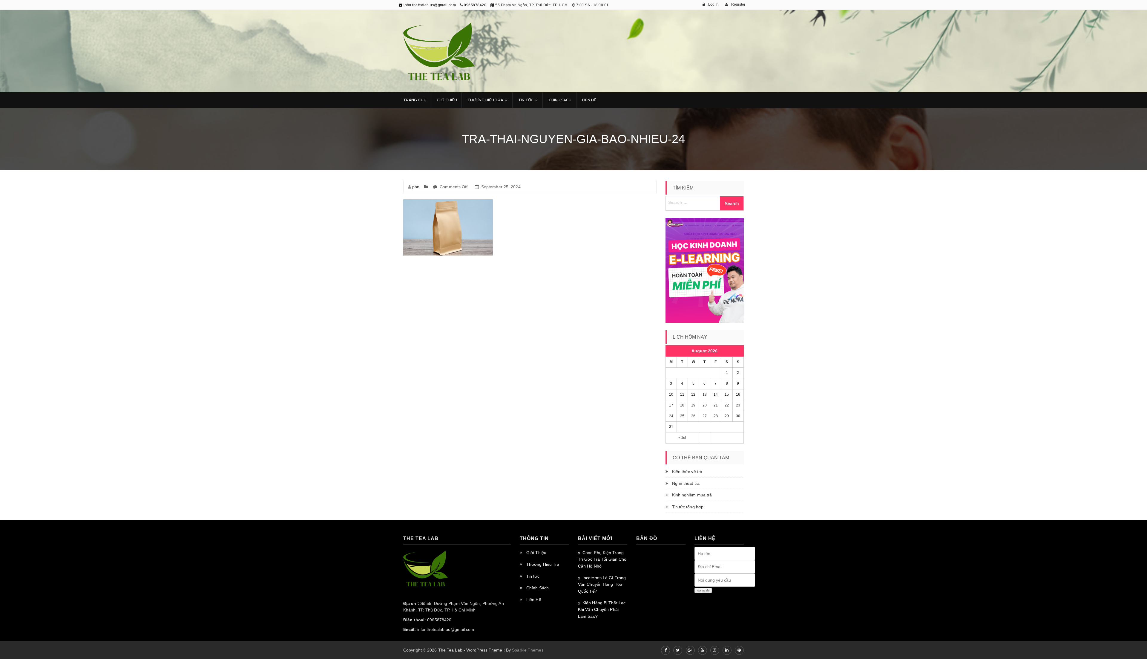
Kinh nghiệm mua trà (692, 495)
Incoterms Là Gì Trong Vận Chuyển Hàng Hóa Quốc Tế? (602, 584)
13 (705, 394)
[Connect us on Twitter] (677, 650)
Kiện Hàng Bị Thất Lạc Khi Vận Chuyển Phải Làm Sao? (601, 609)
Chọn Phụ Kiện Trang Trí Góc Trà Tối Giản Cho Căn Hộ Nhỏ (602, 559)
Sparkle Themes (527, 650)
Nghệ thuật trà (686, 483)
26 (693, 416)
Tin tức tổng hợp (688, 506)
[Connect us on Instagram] (714, 650)
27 (705, 416)
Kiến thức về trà (687, 471)
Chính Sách (560, 100)
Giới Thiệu (447, 100)
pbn (415, 186)
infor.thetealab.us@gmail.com (429, 5)
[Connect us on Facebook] (665, 650)
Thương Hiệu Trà (485, 100)
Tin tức (532, 576)
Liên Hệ (589, 100)
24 (671, 416)
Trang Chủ (414, 100)
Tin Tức (526, 100)
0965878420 (475, 5)
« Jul (682, 437)
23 (738, 405)
